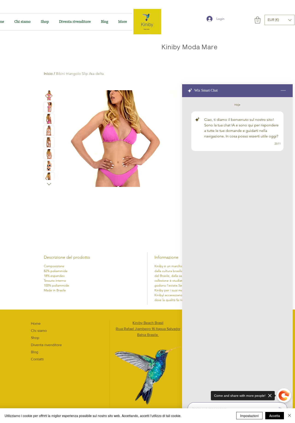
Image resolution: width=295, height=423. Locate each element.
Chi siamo (39, 331)
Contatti (37, 359)
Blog (34, 352)
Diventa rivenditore (46, 345)
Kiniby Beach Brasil (148, 323)
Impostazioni (249, 415)
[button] (257, 20)
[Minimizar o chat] (283, 90)
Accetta (274, 415)
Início (48, 73)
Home (36, 323)
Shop (35, 338)
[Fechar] (289, 415)
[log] (237, 248)
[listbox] (280, 20)
